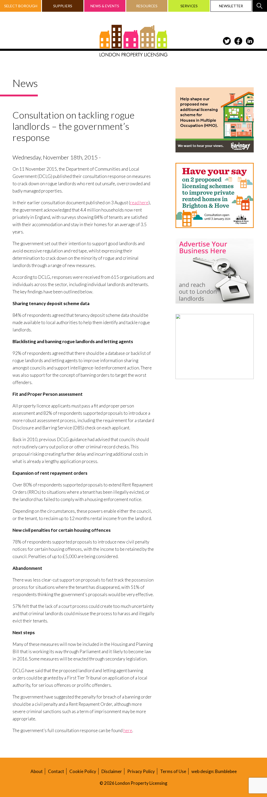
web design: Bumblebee (214, 771)
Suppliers (62, 6)
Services (189, 6)
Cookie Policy (82, 771)
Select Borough (20, 6)
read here (139, 202)
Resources (146, 6)
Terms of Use (173, 771)
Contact (56, 771)
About (37, 771)
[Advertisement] (214, 422)
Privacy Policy (141, 771)
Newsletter (231, 6)
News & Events (104, 6)
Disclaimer (111, 771)
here (127, 730)
